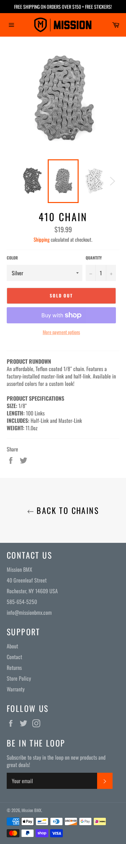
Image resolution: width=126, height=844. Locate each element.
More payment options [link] (61, 332)
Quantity (94, 257)
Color (12, 257)
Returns (14, 668)
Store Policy (19, 678)
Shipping (42, 239)
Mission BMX (31, 810)
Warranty (16, 689)
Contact (14, 657)
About (12, 646)
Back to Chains (66, 510)
